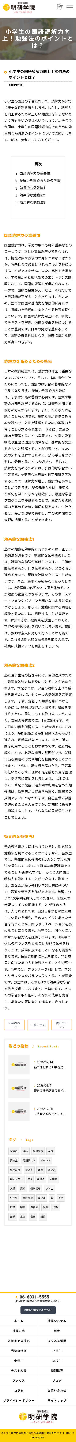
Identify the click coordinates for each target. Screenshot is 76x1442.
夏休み (52, 1169)
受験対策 (38, 1151)
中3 (30, 1179)
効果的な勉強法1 (32, 188)
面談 (12, 1216)
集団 (22, 1216)
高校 (22, 1188)
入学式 (53, 1179)
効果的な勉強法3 (32, 202)
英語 (60, 1197)
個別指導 (35, 1188)
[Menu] (69, 7)
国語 (22, 1207)
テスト (29, 1169)
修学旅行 (15, 1169)
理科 (25, 1151)
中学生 (14, 1197)
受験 (45, 1207)
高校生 (14, 1160)
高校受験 (28, 1197)
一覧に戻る (38, 1025)
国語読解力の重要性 (35, 173)
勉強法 (41, 1179)
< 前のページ (14, 1025)
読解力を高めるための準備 (40, 181)
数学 (12, 1207)
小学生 (49, 1188)
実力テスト (16, 1179)
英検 (50, 1151)
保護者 (14, 1151)
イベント (46, 1160)
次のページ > (62, 1025)
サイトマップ (57, 1400)
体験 (55, 1207)
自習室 (34, 1207)
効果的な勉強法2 (32, 195)
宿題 (32, 1216)
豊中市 (42, 1197)
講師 (43, 1216)
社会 (40, 1169)
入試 (12, 1188)
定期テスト (29, 1160)
